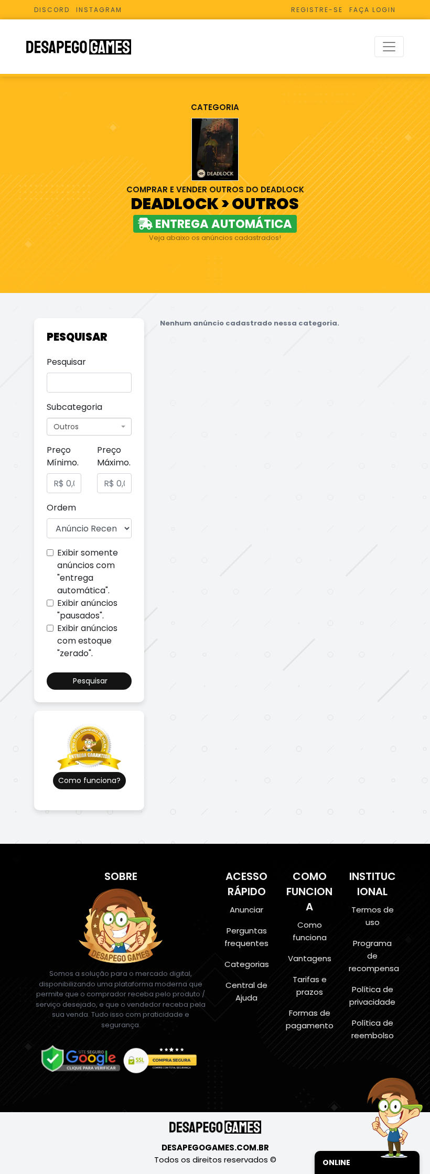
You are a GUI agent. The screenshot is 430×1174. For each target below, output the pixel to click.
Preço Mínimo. (63, 456)
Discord (52, 9)
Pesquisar (66, 362)
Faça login (372, 9)
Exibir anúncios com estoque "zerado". (87, 640)
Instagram (99, 9)
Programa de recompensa (374, 956)
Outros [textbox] (66, 426)
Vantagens (309, 958)
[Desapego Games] (85, 47)
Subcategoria (74, 407)
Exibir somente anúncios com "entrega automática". (87, 571)
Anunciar (246, 909)
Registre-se (317, 9)
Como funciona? (89, 780)
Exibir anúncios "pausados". (87, 609)
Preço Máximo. (114, 456)
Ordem (61, 508)
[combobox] (89, 427)
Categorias (246, 964)
